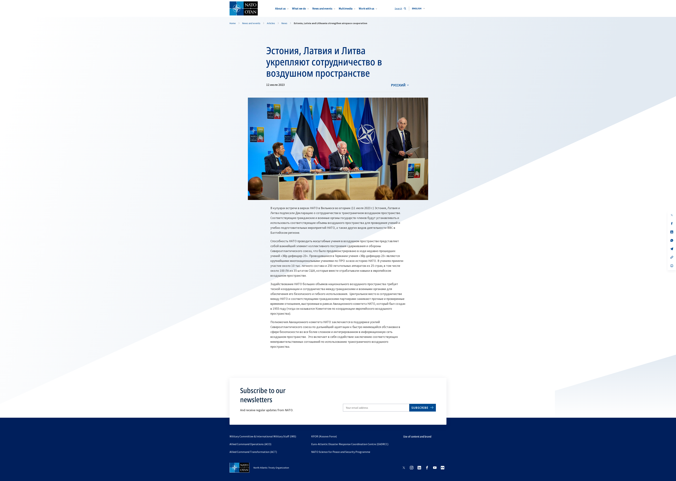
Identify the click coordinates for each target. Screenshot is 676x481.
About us (280, 8)
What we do (299, 8)
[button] (418, 8)
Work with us (366, 8)
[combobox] (418, 8)
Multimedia (345, 8)
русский (398, 85)
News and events (322, 8)
